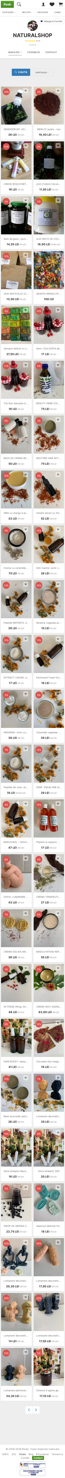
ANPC (5, 1454)
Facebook (43, 1454)
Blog (31, 1454)
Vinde (22, 1454)
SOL (14, 1454)
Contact (38, 1457)
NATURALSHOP (32, 35)
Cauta (22, 72)
